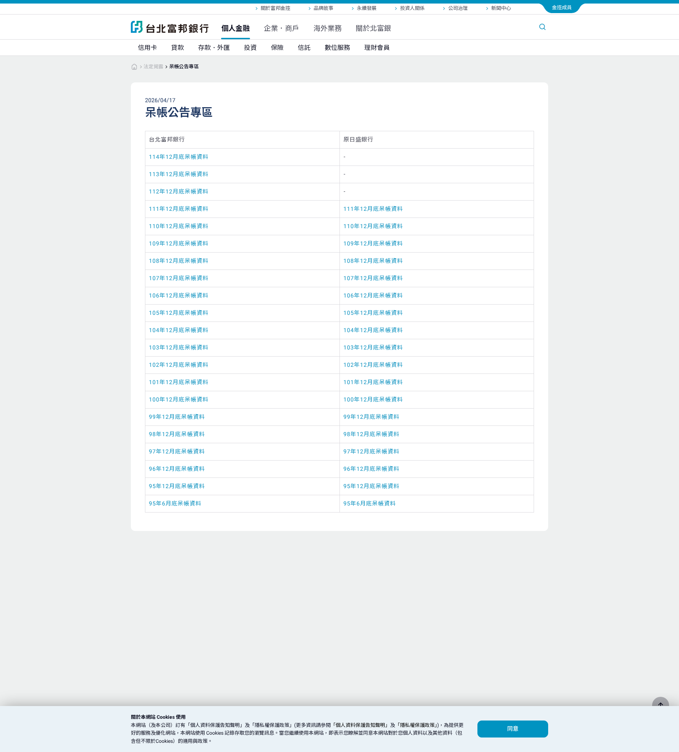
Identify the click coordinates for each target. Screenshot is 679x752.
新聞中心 (501, 8)
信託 (304, 47)
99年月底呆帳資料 (177, 416)
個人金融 (235, 28)
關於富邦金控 (275, 8)
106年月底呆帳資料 (179, 295)
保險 (277, 47)
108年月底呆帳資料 (179, 261)
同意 (512, 728)
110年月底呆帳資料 (179, 226)
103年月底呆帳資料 (179, 347)
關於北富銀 (373, 28)
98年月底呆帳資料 (177, 434)
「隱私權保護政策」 (416, 725)
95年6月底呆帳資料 (175, 503)
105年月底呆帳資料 (179, 313)
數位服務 (337, 47)
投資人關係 (412, 8)
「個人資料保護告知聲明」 (360, 725)
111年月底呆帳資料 (179, 209)
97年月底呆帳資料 (177, 451)
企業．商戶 (281, 28)
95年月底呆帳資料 (177, 486)
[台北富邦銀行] (170, 27)
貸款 (177, 47)
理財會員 (377, 47)
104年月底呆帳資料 (179, 330)
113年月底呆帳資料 (179, 174)
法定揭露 (153, 66)
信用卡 (147, 47)
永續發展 (367, 8)
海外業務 (327, 28)
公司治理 (458, 8)
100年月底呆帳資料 (179, 399)
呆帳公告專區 (184, 66)
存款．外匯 (214, 47)
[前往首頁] (134, 66)
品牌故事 (323, 8)
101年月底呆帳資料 (179, 382)
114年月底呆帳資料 (179, 157)
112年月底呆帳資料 (179, 191)
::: (3, 4)
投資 (250, 47)
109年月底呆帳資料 (179, 243)
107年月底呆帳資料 (179, 278)
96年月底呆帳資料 (177, 468)
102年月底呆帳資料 (179, 364)
